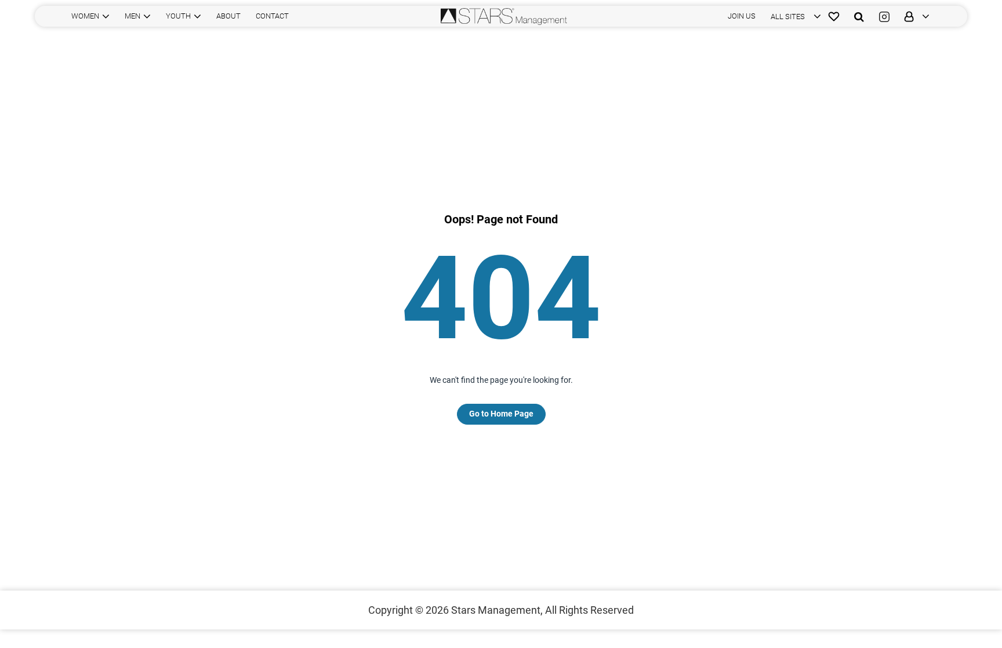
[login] (913, 16)
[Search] (859, 16)
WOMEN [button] (85, 16)
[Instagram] (884, 16)
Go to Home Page (501, 413)
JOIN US (742, 16)
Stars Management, (497, 610)
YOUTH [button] (178, 16)
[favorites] (834, 16)
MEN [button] (132, 16)
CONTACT (272, 16)
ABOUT (228, 16)
